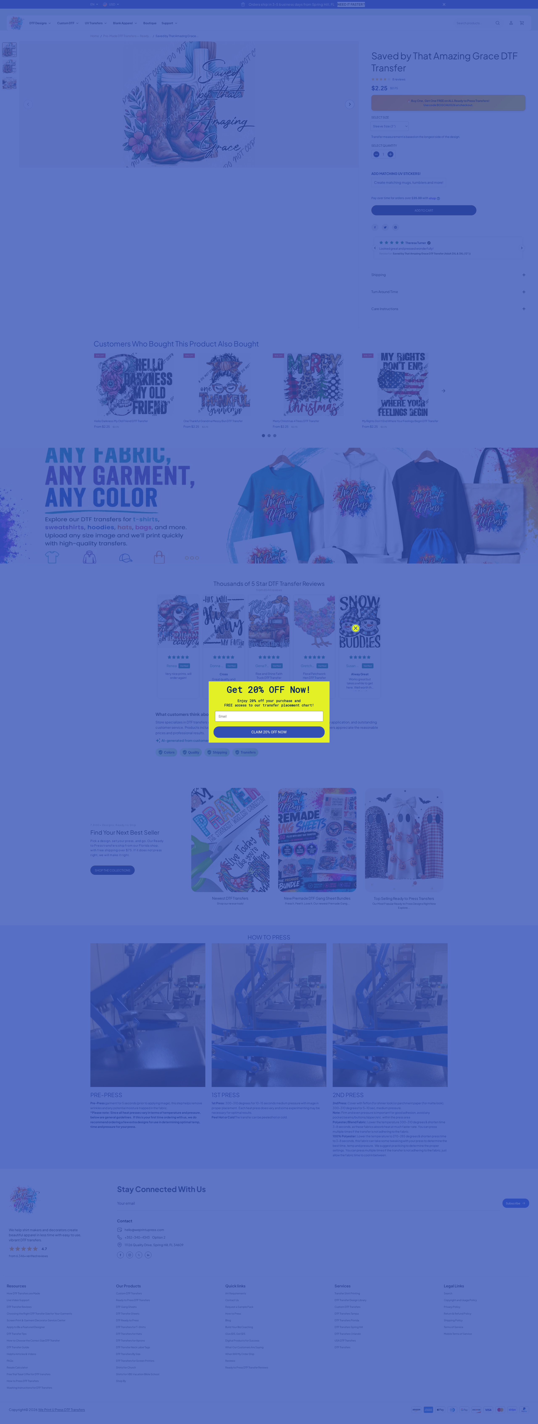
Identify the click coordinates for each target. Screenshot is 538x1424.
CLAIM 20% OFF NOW (269, 732)
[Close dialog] (355, 628)
